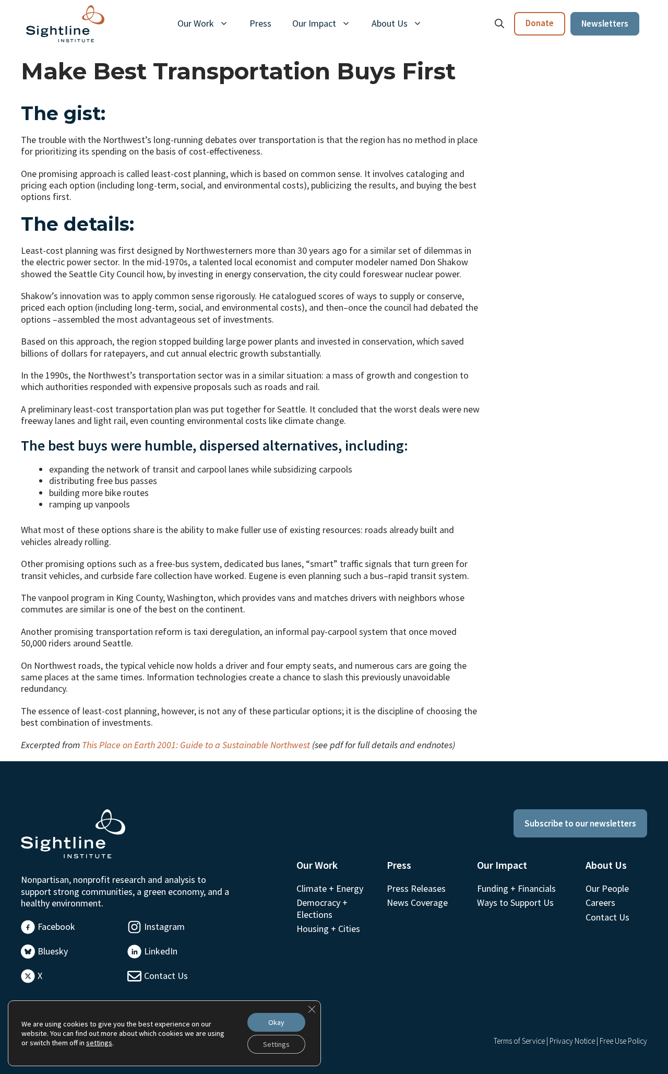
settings (99, 1042)
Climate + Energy (329, 888)
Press (260, 23)
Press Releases (416, 888)
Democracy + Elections (322, 908)
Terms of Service (519, 1041)
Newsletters (604, 23)
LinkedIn (160, 951)
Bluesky (53, 951)
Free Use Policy (623, 1041)
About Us (390, 23)
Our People (607, 888)
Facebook (56, 926)
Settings (276, 1044)
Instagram (164, 926)
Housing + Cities (328, 929)
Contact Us (166, 976)
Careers (600, 902)
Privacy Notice (572, 1041)
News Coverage (417, 902)
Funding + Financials (516, 888)
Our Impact (314, 23)
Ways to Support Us (515, 902)
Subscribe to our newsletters (580, 823)
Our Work (195, 23)
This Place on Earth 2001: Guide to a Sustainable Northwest (196, 745)
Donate (540, 23)
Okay (276, 1022)
